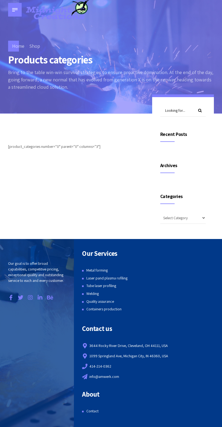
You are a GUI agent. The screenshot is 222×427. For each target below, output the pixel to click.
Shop (34, 46)
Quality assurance (100, 301)
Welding (92, 293)
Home (18, 46)
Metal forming (97, 270)
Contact (92, 411)
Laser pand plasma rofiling (107, 278)
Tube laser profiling (101, 285)
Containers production (104, 309)
